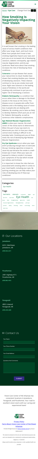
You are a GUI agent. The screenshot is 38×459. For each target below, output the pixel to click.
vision (33, 205)
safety (10, 205)
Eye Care (5, 197)
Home (4, 10)
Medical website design (23, 429)
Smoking (16, 205)
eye (34, 194)
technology (27, 205)
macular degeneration (8, 202)
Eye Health (7, 186)
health (28, 200)
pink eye (28, 202)
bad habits (6, 194)
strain (21, 205)
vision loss (5, 208)
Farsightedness (14, 200)
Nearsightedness (19, 202)
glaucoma (22, 200)
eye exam (11, 197)
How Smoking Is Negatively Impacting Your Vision (18, 20)
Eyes (8, 200)
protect (5, 205)
